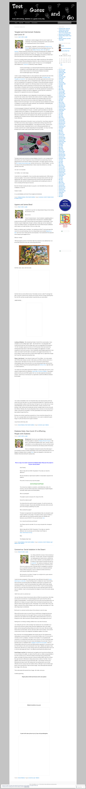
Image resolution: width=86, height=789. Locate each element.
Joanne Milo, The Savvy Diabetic (39, 371)
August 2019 (61, 98)
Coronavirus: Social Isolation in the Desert (30, 549)
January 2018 (61, 120)
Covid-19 (45, 197)
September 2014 (62, 174)
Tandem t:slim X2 (19, 198)
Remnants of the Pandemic (64, 34)
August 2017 (61, 127)
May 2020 (61, 86)
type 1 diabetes (46, 424)
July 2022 (61, 75)
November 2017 (62, 123)
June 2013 (61, 195)
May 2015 (61, 162)
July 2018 (61, 112)
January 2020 (61, 92)
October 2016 (61, 140)
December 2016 (62, 137)
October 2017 (61, 124)
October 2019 (61, 95)
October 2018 (61, 107)
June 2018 (61, 113)
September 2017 (62, 126)
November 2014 (62, 171)
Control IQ (26, 64)
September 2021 (62, 76)
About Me (21, 22)
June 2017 (61, 129)
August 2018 (61, 110)
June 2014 (61, 178)
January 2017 (61, 136)
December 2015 (62, 154)
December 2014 (62, 169)
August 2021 (61, 78)
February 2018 (62, 119)
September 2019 (62, 96)
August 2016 (61, 143)
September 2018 (62, 109)
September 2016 (62, 141)
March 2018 (61, 117)
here (32, 452)
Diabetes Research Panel (44, 440)
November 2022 (62, 69)
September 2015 (62, 158)
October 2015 (61, 157)
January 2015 (61, 168)
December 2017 (62, 121)
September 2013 (62, 190)
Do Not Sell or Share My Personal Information (48, 784)
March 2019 (61, 102)
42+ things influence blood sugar (23, 163)
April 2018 (61, 116)
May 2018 (61, 114)
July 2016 (61, 144)
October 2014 (61, 172)
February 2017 (62, 134)
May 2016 (61, 147)
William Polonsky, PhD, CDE (39, 49)
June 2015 (61, 161)
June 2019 (61, 99)
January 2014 (61, 185)
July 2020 (61, 85)
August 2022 (61, 74)
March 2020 (61, 89)
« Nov (61, 65)
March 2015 (61, 165)
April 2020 (61, 88)
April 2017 (61, 131)
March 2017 (61, 133)
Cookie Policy (26, 786)
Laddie (26, 37)
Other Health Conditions (30, 197)
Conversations (34, 22)
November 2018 (62, 106)
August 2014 (61, 175)
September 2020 (62, 83)
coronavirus (41, 197)
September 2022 (62, 72)
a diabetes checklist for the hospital (38, 642)
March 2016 (61, 150)
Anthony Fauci (43, 364)
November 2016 (62, 138)
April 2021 (61, 81)
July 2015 (61, 160)
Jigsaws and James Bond (23, 204)
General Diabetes (21, 424)
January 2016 (61, 152)
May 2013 (61, 196)
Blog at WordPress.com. (34, 784)
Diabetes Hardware (22, 197)
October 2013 (61, 189)
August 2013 (61, 192)
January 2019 (61, 103)
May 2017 (61, 130)
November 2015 (62, 155)
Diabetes (48, 542)
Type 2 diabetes (21, 543)
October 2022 (61, 71)
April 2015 (61, 164)
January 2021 (61, 82)
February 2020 (62, 91)
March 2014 (61, 182)
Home (16, 22)
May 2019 (61, 100)
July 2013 (61, 193)
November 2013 (62, 188)
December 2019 (62, 93)
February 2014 (62, 183)
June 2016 (61, 145)
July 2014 (61, 176)
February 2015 (62, 167)
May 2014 (61, 179)
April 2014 (61, 181)
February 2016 (62, 151)
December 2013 (62, 186)
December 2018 (62, 105)
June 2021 (61, 79)
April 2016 (61, 148)
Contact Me (27, 22)
